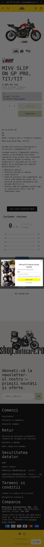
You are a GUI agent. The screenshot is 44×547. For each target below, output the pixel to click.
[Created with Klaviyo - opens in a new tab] (22, 287)
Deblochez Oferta (29, 279)
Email (18, 271)
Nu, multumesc (29, 282)
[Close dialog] (41, 261)
